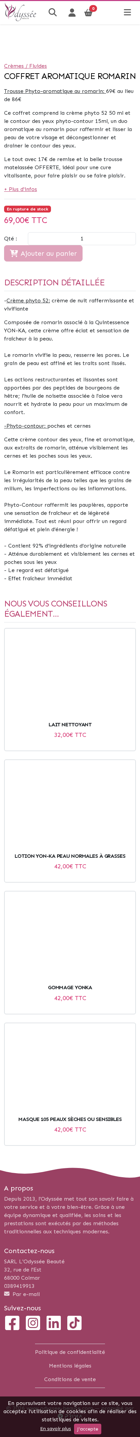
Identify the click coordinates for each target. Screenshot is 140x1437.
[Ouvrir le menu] (127, 12)
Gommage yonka (70, 987)
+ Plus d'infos (20, 189)
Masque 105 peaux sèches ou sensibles (70, 1119)
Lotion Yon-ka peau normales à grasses (70, 856)
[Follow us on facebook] (12, 1324)
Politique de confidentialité (70, 1352)
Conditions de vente (70, 1379)
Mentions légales (70, 1365)
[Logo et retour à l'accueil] (20, 19)
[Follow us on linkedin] (54, 1324)
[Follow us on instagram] (33, 1324)
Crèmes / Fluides (25, 66)
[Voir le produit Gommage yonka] (70, 937)
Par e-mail (25, 1294)
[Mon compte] (72, 12)
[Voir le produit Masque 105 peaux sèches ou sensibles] (70, 1069)
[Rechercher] (54, 12)
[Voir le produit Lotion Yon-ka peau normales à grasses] (70, 806)
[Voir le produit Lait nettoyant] (70, 674)
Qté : (10, 238)
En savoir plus (55, 1429)
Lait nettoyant (70, 724)
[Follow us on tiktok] (74, 1324)
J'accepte (87, 1429)
